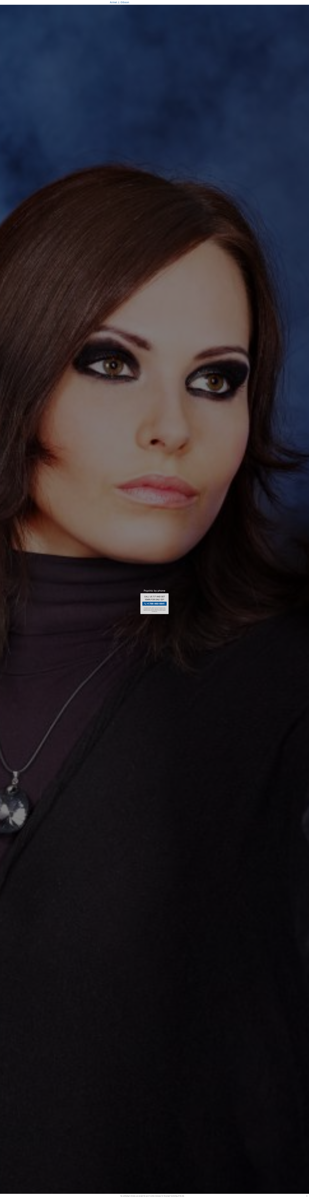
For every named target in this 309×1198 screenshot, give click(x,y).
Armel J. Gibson (119, 2)
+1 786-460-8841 (155, 603)
